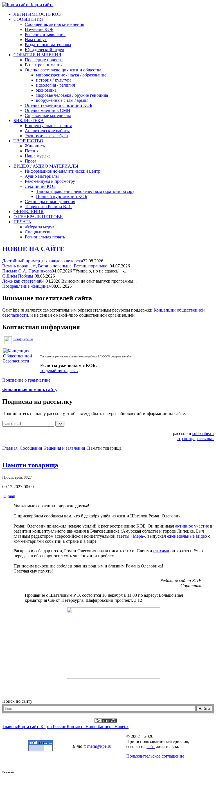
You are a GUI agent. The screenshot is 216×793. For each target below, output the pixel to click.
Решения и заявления (45, 34)
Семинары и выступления (50, 201)
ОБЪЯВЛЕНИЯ (29, 211)
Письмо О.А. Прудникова (27, 271)
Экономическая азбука (46, 135)
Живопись (35, 145)
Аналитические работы (47, 130)
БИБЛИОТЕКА (29, 120)
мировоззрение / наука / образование (71, 75)
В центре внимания (43, 64)
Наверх (121, 726)
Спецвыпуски (38, 231)
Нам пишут (36, 39)
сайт (151, 746)
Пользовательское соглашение (155, 756)
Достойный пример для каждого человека (42, 260)
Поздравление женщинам (26, 286)
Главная (9, 448)
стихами (161, 550)
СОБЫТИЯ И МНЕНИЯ (37, 54)
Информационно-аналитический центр (62, 171)
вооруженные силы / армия (62, 100)
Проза (30, 161)
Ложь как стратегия (21, 281)
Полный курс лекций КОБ (61, 196)
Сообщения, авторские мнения (54, 24)
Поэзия (32, 150)
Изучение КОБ (39, 29)
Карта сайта (41, 4)
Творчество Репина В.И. (48, 206)
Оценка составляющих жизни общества (63, 69)
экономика (46, 90)
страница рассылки (195, 438)
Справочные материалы (48, 115)
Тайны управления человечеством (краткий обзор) (85, 191)
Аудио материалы (42, 176)
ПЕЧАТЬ (22, 221)
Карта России (53, 726)
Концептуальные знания (48, 125)
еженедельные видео (187, 536)
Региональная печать (45, 237)
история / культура (53, 80)
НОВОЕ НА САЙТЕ (33, 249)
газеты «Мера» (131, 536)
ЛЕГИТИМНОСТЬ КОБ (37, 14)
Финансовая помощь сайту (29, 389)
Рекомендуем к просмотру (50, 181)
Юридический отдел (44, 49)
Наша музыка (38, 156)
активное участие (192, 526)
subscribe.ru (203, 433)
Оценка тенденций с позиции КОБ (58, 105)
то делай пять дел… (59, 370)
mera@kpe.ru (23, 339)
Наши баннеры (100, 726)
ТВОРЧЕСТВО (28, 140)
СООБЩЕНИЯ (28, 19)
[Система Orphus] (105, 721)
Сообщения (31, 448)
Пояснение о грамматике (26, 380)
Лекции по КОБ (40, 186)
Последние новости (44, 59)
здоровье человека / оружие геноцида (72, 95)
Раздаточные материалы (48, 44)
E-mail (8, 496)
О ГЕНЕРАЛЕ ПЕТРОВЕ (38, 216)
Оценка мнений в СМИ (47, 110)
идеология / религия (55, 85)
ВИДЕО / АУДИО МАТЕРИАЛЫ (46, 166)
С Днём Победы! (18, 276)
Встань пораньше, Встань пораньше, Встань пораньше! (56, 265)
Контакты (76, 726)
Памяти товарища (30, 465)
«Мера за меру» (40, 226)
